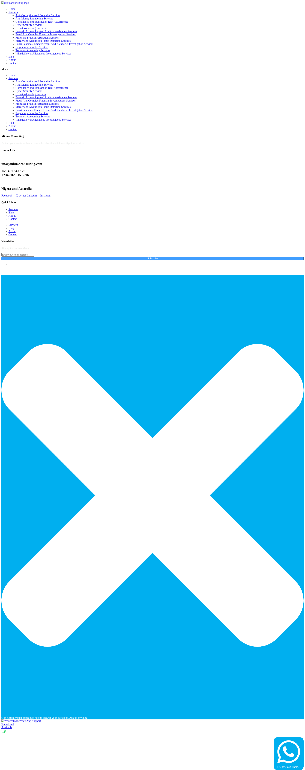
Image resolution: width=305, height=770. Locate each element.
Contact (12, 63)
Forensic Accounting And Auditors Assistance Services (46, 31)
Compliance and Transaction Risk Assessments (42, 21)
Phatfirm (21, 270)
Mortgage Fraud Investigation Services (37, 37)
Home (11, 8)
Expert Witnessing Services (31, 28)
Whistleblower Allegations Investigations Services (43, 53)
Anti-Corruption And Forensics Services (38, 15)
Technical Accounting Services (33, 50)
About (12, 59)
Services (13, 12)
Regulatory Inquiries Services (32, 47)
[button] (152, 69)
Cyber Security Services (29, 24)
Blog (11, 56)
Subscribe (152, 258)
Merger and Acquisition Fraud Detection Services (43, 40)
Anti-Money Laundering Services (34, 18)
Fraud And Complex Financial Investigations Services (46, 34)
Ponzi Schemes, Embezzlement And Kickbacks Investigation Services (54, 43)
